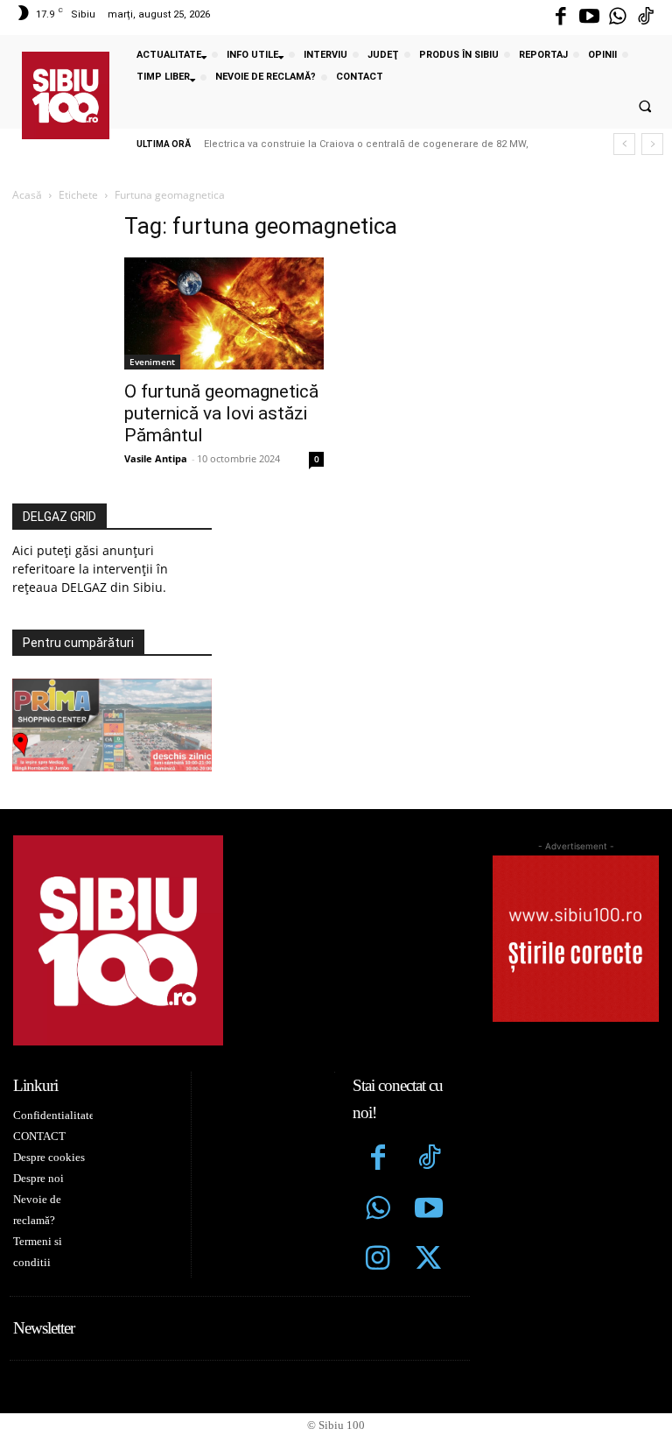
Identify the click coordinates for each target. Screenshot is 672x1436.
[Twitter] (428, 1260)
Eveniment (152, 361)
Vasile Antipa (155, 458)
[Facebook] (561, 18)
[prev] (624, 144)
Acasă (27, 194)
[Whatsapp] (618, 18)
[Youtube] (589, 18)
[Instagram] (378, 1260)
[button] (644, 106)
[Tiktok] (646, 18)
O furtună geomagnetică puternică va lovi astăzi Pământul (221, 413)
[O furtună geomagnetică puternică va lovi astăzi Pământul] (224, 313)
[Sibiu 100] (65, 95)
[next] (652, 144)
